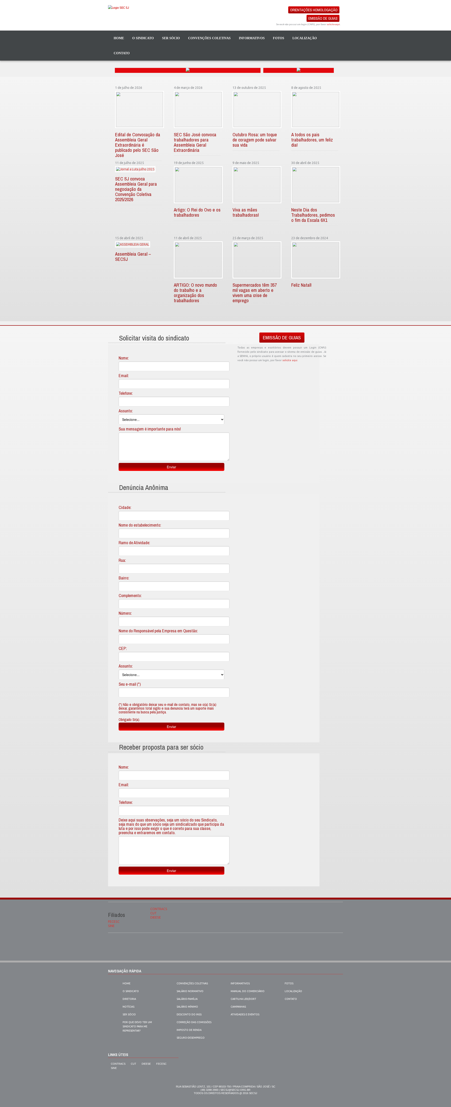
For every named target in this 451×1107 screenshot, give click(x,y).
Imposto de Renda (189, 1030)
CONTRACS (158, 909)
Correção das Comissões (194, 1022)
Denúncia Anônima (143, 487)
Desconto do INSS (189, 1014)
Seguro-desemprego (191, 1037)
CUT (153, 913)
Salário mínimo (187, 1006)
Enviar (171, 467)
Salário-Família (187, 998)
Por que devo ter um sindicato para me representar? (137, 1026)
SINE (111, 926)
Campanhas (238, 1006)
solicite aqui (333, 24)
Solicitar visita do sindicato (154, 337)
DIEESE (155, 917)
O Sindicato (131, 991)
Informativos (252, 38)
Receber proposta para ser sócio (161, 747)
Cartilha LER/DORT (243, 998)
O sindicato (143, 38)
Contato (122, 53)
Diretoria (129, 998)
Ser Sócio (171, 38)
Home (119, 38)
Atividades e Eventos (245, 1014)
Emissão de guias (323, 18)
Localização (304, 38)
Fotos (278, 38)
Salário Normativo (190, 991)
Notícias (128, 1006)
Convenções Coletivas (209, 38)
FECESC (114, 921)
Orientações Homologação (314, 9)
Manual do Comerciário (247, 991)
